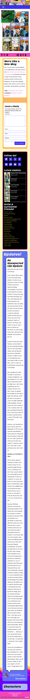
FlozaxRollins (7, 223)
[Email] (6, 164)
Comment (7, 114)
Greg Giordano (8, 226)
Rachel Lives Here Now (10, 240)
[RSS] (19, 164)
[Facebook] (19, 159)
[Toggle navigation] (3, 7)
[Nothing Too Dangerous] (20, 55)
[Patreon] (6, 159)
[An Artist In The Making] (17, 55)
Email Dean (18, 693)
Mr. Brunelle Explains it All (11, 239)
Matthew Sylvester (9, 237)
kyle (14, 91)
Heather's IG (15, 694)
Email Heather (12, 693)
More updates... (20, 678)
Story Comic (7, 244)
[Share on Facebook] (1, 55)
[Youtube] (15, 164)
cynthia (10, 91)
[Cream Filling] (15, 31)
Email (6, 134)
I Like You (7, 233)
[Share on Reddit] (7, 55)
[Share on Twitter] (4, 55)
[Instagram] (10, 159)
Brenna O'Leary (8, 217)
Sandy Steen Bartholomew (11, 242)
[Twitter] (15, 159)
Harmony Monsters (9, 228)
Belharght (13, 93)
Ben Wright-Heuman (9, 214)
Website (7, 138)
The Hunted (7, 232)
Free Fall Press (8, 224)
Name (6, 129)
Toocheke (27, 697)
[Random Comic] (23, 55)
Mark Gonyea (8, 235)
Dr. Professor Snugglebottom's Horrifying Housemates (12, 220)
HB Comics (7, 230)
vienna (20, 91)
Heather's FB (15, 696)
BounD (6, 216)
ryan (17, 91)
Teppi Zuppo (7, 246)
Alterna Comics (8, 212)
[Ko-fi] (10, 164)
